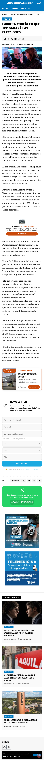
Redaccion (5, 44)
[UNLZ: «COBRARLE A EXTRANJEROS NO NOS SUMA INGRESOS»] (22, 702)
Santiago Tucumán (10, 639)
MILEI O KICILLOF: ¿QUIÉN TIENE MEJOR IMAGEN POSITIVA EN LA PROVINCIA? (19, 633)
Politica (7, 19)
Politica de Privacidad (11, 756)
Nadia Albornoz (9, 684)
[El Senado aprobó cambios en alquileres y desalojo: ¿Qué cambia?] (22, 657)
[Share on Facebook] (8, 39)
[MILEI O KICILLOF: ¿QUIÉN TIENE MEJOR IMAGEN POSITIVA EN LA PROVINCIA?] (22, 612)
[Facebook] (4, 747)
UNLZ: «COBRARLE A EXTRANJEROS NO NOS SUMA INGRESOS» (20, 721)
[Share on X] (11, 39)
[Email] (15, 39)
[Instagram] (9, 747)
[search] (34, 3)
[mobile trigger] (4, 3)
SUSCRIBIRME (22, 464)
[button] (19, 39)
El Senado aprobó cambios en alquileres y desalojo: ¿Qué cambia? (19, 678)
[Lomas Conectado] (19, 3)
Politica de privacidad (31, 469)
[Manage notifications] (39, 756)
